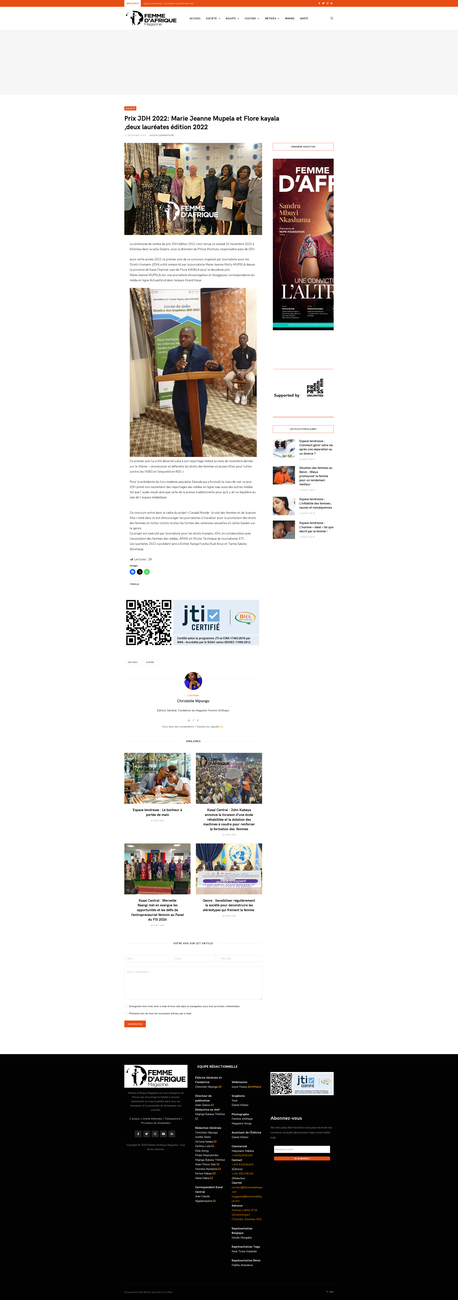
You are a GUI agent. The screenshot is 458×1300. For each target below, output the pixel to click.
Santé (304, 18)
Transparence (172, 1118)
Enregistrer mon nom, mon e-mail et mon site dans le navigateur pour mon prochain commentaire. (184, 1006)
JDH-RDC (133, 662)
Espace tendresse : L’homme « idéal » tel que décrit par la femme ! (316, 527)
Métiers (270, 18)
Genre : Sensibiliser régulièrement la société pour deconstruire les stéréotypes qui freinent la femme (229, 905)
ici (221, 726)
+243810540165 (242, 1155)
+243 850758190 (242, 1173)
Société (211, 18)
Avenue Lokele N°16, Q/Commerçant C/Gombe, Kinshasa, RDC (247, 1214)
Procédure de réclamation (155, 1123)
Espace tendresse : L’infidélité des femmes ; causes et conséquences (315, 503)
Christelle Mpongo (193, 700)
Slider (150, 662)
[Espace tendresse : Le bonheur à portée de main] (157, 778)
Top (331, 1292)
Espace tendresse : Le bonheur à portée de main (157, 812)
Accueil (195, 18)
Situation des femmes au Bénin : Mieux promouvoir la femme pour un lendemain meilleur (315, 476)
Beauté (231, 18)
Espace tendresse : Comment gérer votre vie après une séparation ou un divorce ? (316, 447)
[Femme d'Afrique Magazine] (151, 18)
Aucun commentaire (162, 135)
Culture (250, 18)
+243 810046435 (242, 1164)
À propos (135, 1118)
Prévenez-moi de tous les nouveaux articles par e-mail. (160, 1013)
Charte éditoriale (152, 1118)
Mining (289, 18)
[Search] (332, 18)
